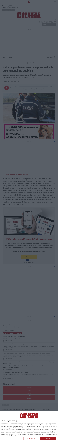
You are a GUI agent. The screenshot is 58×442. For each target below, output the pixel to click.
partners (9, 423)
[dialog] (29, 426)
